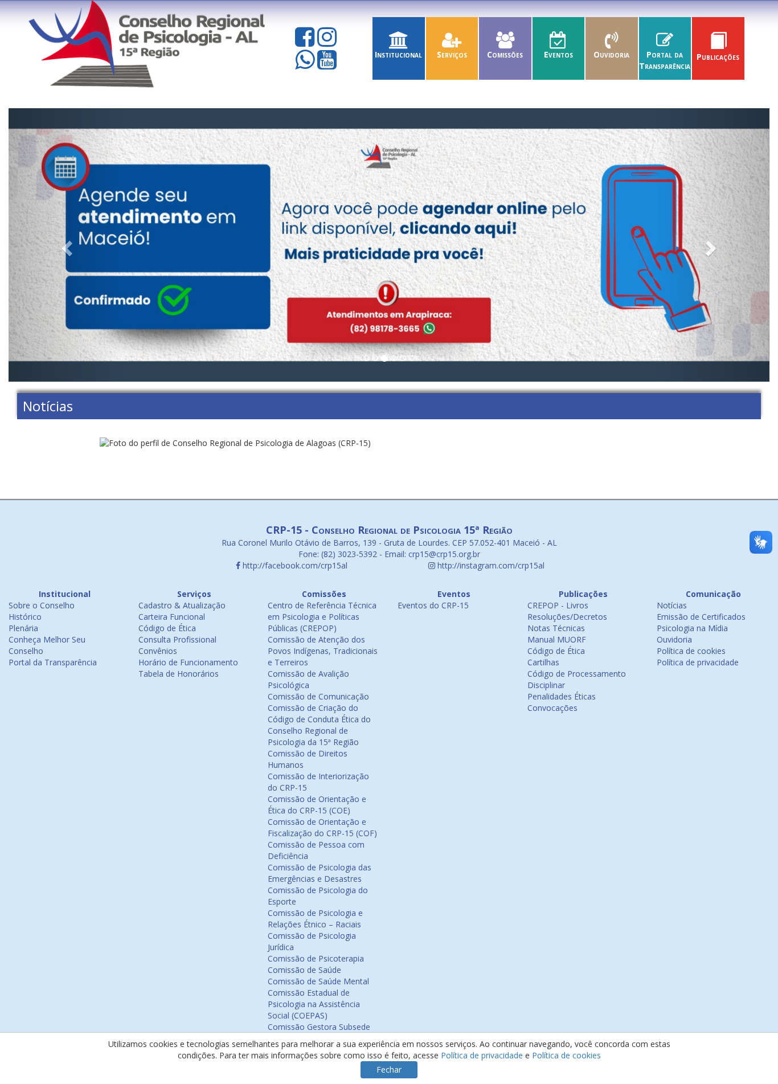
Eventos (558, 54)
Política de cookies (691, 650)
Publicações (718, 56)
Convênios (157, 650)
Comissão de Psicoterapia (316, 958)
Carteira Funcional (171, 616)
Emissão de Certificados (701, 616)
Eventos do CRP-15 (433, 605)
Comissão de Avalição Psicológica (308, 679)
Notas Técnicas (556, 628)
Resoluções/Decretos (567, 616)
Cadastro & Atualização (182, 605)
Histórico (25, 616)
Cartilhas (543, 662)
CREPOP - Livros (557, 605)
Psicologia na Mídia (692, 628)
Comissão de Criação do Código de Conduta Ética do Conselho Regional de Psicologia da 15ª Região (319, 724)
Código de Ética (167, 628)
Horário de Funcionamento (188, 662)
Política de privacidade (698, 662)
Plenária (23, 628)
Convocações (552, 707)
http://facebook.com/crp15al (293, 565)
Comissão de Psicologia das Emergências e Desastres (319, 873)
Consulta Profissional (177, 639)
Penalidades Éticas (561, 696)
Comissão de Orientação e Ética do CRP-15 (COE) (317, 804)
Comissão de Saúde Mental (318, 981)
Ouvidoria (611, 54)
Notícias (672, 605)
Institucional (398, 54)
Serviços (452, 54)
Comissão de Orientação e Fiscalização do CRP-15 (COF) (322, 827)
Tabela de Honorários (178, 673)
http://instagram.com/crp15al (489, 565)
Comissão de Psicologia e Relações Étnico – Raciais (315, 918)
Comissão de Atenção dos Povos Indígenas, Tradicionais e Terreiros (323, 651)
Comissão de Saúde (304, 969)
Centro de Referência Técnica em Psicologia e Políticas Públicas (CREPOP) (322, 616)
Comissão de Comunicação (318, 696)
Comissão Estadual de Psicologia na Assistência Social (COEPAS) (314, 1004)
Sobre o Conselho (42, 605)
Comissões (505, 54)
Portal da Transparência (664, 60)
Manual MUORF (556, 639)
